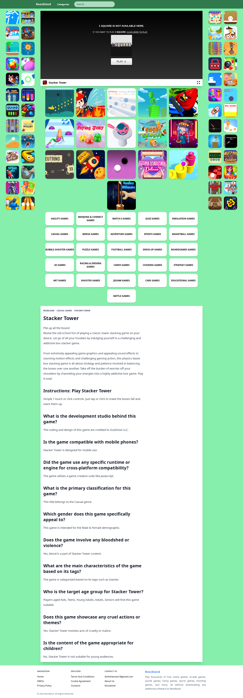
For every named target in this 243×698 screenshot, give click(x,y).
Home (40, 676)
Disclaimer (110, 685)
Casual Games (64, 310)
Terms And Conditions (82, 676)
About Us (109, 681)
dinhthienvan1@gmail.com (119, 676)
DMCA (40, 681)
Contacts (75, 685)
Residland (43, 4)
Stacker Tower (82, 310)
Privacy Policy (44, 685)
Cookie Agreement (81, 681)
